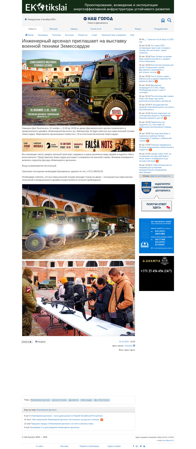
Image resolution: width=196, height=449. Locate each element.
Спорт (94, 35)
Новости (32, 29)
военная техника (59, 400)
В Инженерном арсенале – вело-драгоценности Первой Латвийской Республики (66, 416)
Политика (56, 35)
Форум (138, 29)
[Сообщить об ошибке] (134, 346)
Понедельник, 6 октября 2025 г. (42, 19)
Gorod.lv (129, 346)
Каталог (118, 29)
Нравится (26, 342)
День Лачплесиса (101, 400)
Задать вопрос (114, 446)
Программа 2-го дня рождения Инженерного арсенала (54, 427)
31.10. (124, 341)
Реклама (64, 446)
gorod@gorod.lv (168, 440)
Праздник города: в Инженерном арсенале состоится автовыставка (62, 423)
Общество (82, 35)
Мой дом (53, 29)
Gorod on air (96, 29)
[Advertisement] (78, 372)
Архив (30, 35)
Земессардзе (86, 400)
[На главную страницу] (26, 19)
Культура (69, 35)
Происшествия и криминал (114, 35)
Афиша (74, 29)
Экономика (43, 35)
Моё (132, 35)
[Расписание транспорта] (163, 21)
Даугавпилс (74, 400)
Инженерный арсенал (40, 400)
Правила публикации (89, 446)
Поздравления (160, 29)
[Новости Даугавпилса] (98, 18)
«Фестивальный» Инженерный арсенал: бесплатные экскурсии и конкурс (65, 419)
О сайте (39, 446)
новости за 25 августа (160, 176)
